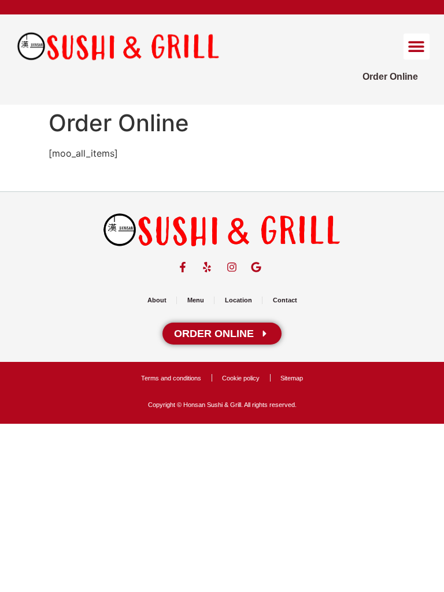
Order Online (390, 77)
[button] (417, 47)
